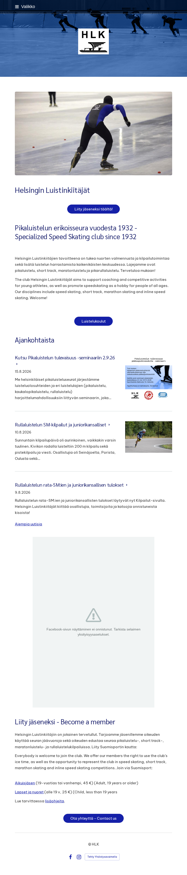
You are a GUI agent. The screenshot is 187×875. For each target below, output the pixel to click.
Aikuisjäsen (25, 783)
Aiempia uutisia (28, 524)
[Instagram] (79, 857)
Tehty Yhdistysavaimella (102, 856)
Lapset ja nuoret (29, 792)
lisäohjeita (54, 801)
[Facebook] (70, 857)
